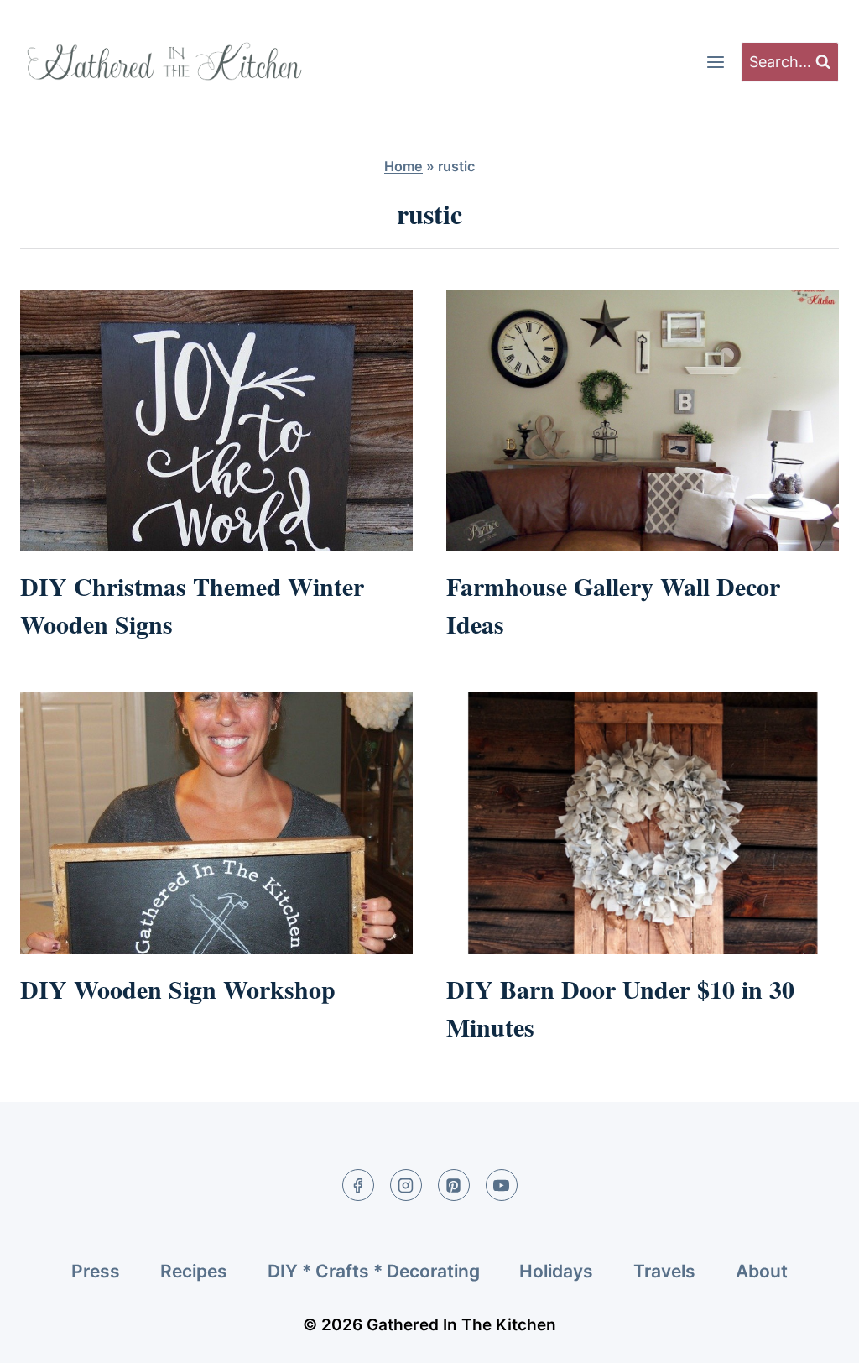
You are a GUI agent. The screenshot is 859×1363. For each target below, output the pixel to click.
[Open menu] (715, 61)
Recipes (193, 1271)
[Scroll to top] (815, 1336)
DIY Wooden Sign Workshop (178, 988)
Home (403, 166)
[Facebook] (358, 1185)
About (762, 1271)
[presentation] (216, 420)
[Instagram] (406, 1185)
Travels (664, 1271)
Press (95, 1271)
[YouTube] (502, 1185)
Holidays (556, 1271)
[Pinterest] (454, 1185)
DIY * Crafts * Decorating (374, 1271)
